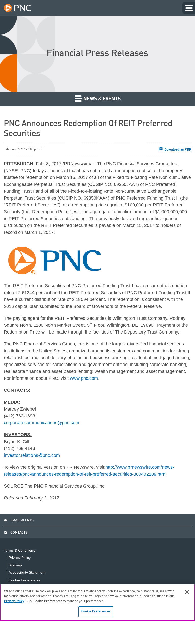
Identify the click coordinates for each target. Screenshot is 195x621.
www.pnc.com (84, 378)
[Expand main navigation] (188, 8)
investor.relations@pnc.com (32, 455)
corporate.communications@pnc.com (41, 422)
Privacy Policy (20, 558)
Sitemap (15, 565)
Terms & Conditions (19, 550)
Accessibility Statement (27, 572)
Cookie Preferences (24, 580)
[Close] (186, 592)
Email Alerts (19, 520)
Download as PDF (177, 150)
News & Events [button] (101, 99)
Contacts (16, 532)
